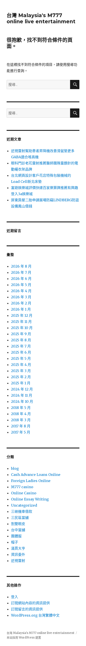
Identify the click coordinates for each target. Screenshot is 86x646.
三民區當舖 (20, 517)
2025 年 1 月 (20, 383)
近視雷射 (18, 560)
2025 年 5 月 (21, 358)
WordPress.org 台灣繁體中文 (35, 615)
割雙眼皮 (18, 524)
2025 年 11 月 (21, 321)
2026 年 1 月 (21, 309)
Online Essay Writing (30, 499)
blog (15, 468)
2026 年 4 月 (21, 291)
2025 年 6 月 (21, 352)
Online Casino (23, 493)
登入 (14, 597)
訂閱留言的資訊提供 (27, 609)
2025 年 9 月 (21, 334)
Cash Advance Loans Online (35, 474)
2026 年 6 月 (21, 278)
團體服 (16, 536)
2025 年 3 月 (21, 371)
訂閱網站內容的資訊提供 (30, 603)
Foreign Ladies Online (30, 481)
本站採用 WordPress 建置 (24, 637)
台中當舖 (18, 530)
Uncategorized (24, 505)
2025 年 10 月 (22, 328)
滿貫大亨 (18, 548)
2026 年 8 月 (21, 266)
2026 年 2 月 (21, 303)
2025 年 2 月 (21, 377)
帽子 (14, 542)
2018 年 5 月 (21, 407)
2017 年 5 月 (20, 432)
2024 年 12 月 (22, 389)
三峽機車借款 (21, 511)
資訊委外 (18, 554)
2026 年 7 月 (21, 272)
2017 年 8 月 (20, 426)
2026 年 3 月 (21, 297)
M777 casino (22, 487)
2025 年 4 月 (21, 364)
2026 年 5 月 (21, 285)
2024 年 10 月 (22, 401)
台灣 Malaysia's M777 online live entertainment (41, 18)
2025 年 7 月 (21, 346)
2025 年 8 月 (21, 340)
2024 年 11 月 (21, 395)
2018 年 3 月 (21, 420)
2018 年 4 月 (21, 414)
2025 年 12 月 (21, 315)
